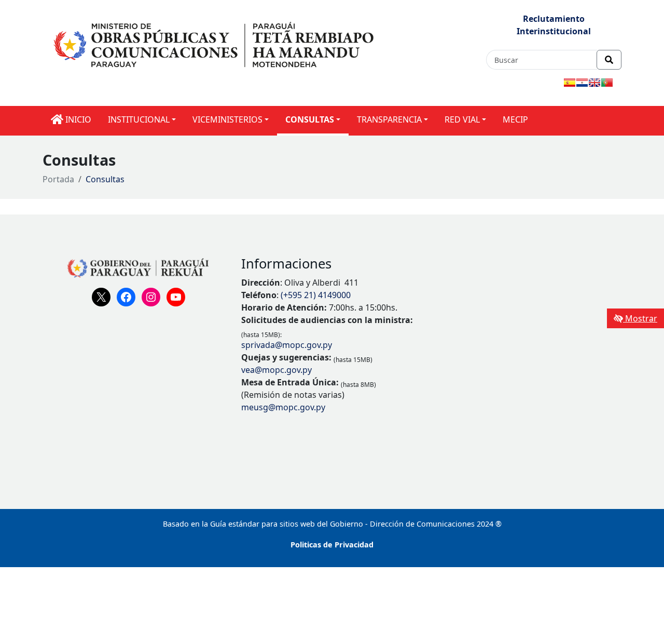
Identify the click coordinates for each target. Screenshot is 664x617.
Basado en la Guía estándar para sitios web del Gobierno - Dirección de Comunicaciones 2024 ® (332, 524)
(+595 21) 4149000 (316, 295)
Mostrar (640, 318)
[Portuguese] (607, 82)
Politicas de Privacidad (332, 544)
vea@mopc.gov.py (276, 369)
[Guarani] (582, 82)
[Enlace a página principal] (215, 43)
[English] (594, 82)
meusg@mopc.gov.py (283, 407)
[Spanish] (569, 82)
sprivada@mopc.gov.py (286, 345)
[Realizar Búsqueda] (609, 60)
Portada (58, 179)
